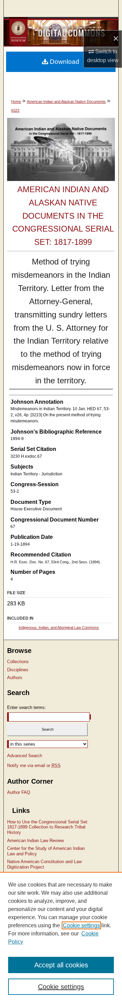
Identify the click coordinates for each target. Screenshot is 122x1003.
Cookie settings (81, 925)
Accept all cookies (61, 965)
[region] (61, 937)
